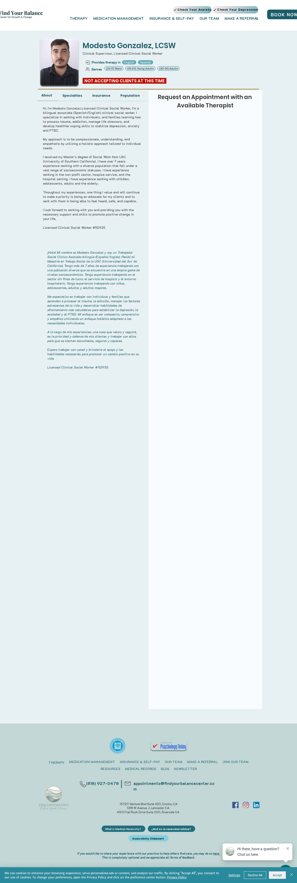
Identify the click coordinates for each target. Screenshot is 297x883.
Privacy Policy (177, 877)
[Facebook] (235, 805)
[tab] (47, 95)
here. (216, 853)
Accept (277, 875)
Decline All (255, 875)
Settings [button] (234, 875)
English (129, 62)
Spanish (145, 62)
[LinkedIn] (256, 805)
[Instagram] (246, 805)
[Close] (291, 875)
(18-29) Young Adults (140, 68)
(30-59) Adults (168, 68)
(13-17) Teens (114, 68)
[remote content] (205, 128)
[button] (78, 18)
